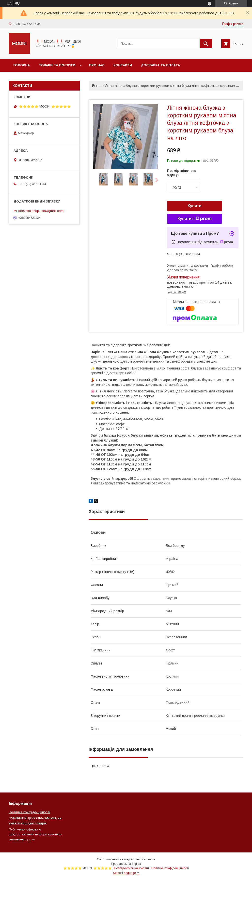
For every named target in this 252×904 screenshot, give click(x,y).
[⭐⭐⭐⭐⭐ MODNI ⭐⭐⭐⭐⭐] (19, 53)
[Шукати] (206, 43)
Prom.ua (149, 859)
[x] (96, 501)
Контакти (122, 65)
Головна (21, 65)
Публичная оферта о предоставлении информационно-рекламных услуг (35, 834)
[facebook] (91, 501)
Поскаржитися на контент (131, 868)
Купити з (185, 219)
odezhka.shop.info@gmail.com (40, 211)
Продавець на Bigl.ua (126, 864)
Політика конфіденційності (29, 812)
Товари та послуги (57, 65)
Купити (195, 206)
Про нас (97, 65)
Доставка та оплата (160, 65)
